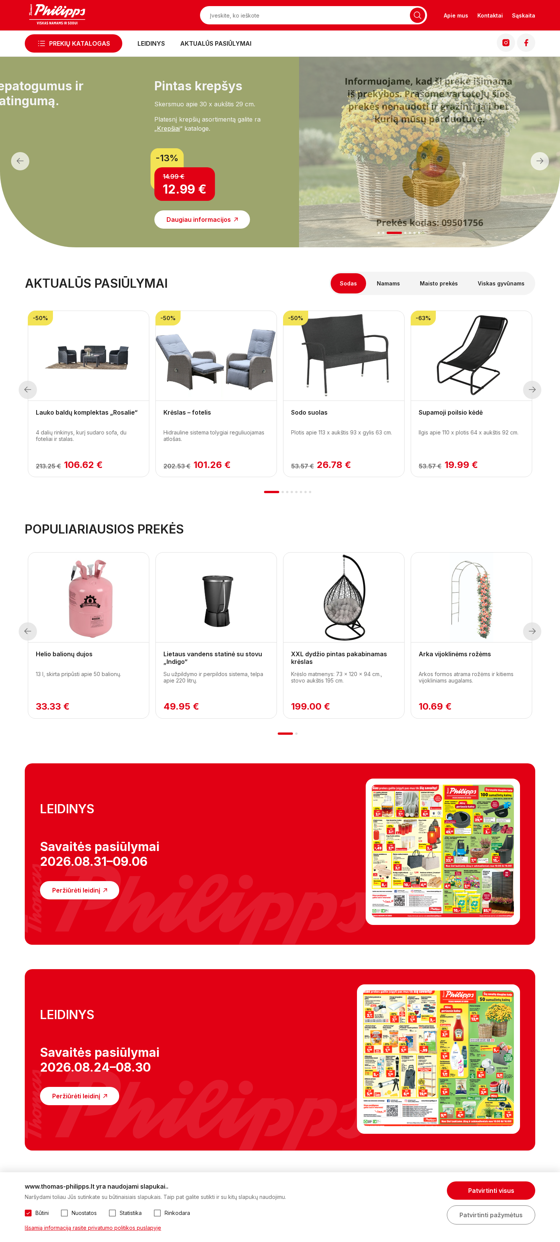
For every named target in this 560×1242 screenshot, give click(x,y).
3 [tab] (394, 233)
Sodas (348, 283)
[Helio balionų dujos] (88, 598)
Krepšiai (79, 128)
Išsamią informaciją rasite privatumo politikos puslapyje (93, 1227)
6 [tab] (414, 233)
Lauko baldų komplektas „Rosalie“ (87, 412)
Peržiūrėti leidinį (76, 890)
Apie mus (456, 15)
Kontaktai (490, 15)
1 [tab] (378, 233)
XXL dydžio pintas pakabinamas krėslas (339, 657)
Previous (20, 161)
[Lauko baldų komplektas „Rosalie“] (88, 356)
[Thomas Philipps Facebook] (526, 49)
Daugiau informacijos (109, 219)
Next (539, 161)
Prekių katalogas (79, 43)
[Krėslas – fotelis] (216, 356)
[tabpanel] (130, 147)
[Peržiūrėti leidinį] (443, 852)
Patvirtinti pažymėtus (491, 1215)
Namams (388, 283)
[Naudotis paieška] (417, 15)
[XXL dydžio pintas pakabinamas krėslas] (343, 598)
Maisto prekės (439, 283)
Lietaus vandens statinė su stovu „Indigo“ (212, 657)
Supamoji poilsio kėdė (451, 412)
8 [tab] (310, 492)
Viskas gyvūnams (501, 283)
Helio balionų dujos (64, 654)
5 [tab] (410, 233)
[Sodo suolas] (343, 356)
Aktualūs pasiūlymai (215, 43)
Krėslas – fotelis (187, 412)
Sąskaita (523, 15)
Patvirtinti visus (491, 1190)
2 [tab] (383, 233)
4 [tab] (405, 233)
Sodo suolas (309, 412)
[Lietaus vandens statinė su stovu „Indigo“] (216, 598)
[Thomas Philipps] (57, 15)
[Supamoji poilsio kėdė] (471, 356)
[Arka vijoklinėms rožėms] (471, 598)
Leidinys (151, 43)
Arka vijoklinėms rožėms (455, 654)
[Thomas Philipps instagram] (506, 49)
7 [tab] (419, 233)
